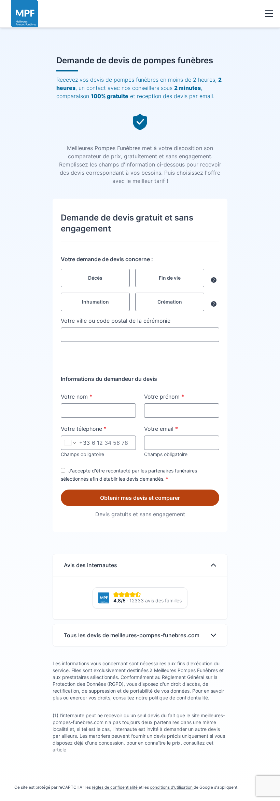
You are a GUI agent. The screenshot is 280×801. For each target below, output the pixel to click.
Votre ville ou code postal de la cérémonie (115, 320)
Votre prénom (180, 396)
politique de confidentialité (178, 697)
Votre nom (92, 396)
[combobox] (140, 335)
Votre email (177, 428)
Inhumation (95, 302)
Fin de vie (170, 278)
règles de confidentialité (115, 787)
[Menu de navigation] (269, 14)
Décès (95, 278)
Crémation (169, 302)
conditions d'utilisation (172, 787)
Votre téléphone (98, 428)
